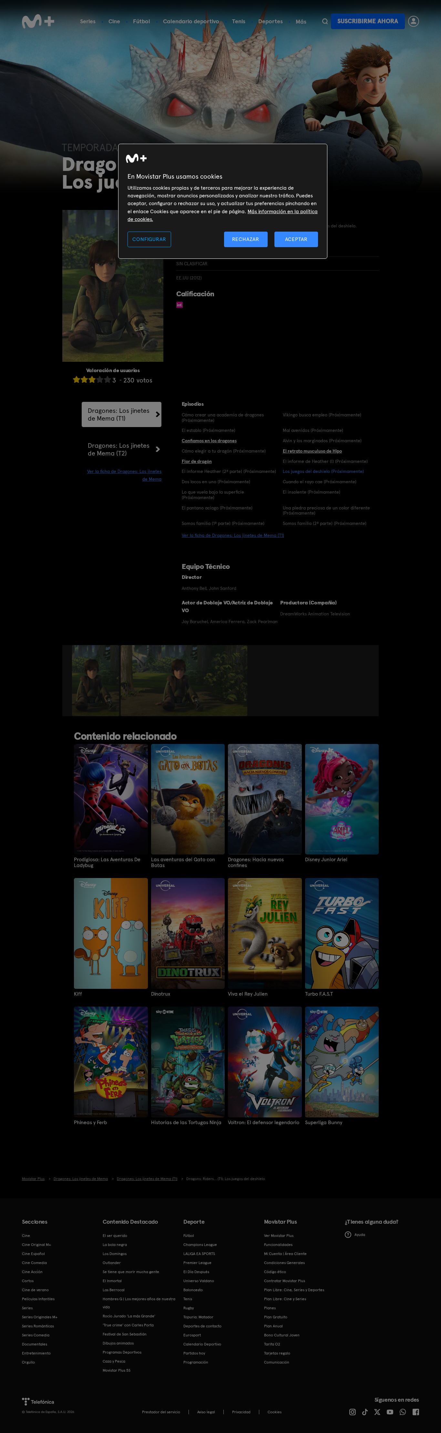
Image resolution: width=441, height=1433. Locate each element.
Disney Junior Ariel (326, 860)
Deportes (270, 21)
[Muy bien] (107, 379)
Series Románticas (38, 1326)
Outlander (112, 1262)
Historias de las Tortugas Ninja (186, 1122)
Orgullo (28, 1362)
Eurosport (192, 1335)
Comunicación (276, 1362)
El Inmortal (112, 1281)
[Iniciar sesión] (413, 21)
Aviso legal (206, 1412)
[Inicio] (38, 21)
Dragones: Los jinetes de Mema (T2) (118, 449)
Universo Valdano (198, 1281)
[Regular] (92, 379)
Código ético (275, 1272)
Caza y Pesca (114, 1361)
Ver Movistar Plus (278, 1235)
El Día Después (196, 1272)
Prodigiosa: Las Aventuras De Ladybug (107, 862)
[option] (96, 680)
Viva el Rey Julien (248, 994)
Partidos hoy (194, 1353)
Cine (114, 21)
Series (88, 21)
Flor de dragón (197, 461)
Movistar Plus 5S (116, 1370)
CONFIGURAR (149, 239)
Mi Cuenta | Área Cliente (285, 1253)
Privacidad (241, 1412)
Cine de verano (35, 1290)
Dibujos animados (118, 1343)
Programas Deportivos (122, 1352)
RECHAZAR (245, 239)
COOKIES (275, 1412)
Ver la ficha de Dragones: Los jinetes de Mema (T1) (233, 535)
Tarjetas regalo (277, 1353)
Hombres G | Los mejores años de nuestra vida (139, 1303)
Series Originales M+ (39, 1317)
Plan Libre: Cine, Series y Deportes (294, 1290)
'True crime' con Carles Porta (128, 1325)
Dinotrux (160, 994)
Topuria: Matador (198, 1317)
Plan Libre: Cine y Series (285, 1299)
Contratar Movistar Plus (284, 1281)
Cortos (28, 1281)
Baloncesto (193, 1290)
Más (301, 21)
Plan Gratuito (275, 1317)
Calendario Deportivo (202, 1344)
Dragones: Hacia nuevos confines (256, 862)
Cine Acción (32, 1272)
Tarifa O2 (272, 1344)
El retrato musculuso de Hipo (312, 451)
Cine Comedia (34, 1262)
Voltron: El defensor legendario (263, 1122)
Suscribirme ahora (367, 21)
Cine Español (33, 1253)
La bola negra (115, 1244)
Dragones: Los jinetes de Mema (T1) (118, 414)
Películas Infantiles (38, 1299)
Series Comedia (35, 1335)
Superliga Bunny (323, 1122)
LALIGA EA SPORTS (199, 1253)
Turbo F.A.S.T (319, 994)
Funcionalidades (278, 1244)
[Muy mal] (76, 379)
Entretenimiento (36, 1353)
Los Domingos (115, 1253)
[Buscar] (325, 21)
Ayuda (359, 1234)
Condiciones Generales (284, 1262)
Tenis (238, 21)
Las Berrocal (114, 1290)
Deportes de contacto (202, 1326)
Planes (270, 1308)
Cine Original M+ (36, 1244)
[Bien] (99, 379)
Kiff (78, 994)
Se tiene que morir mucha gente (131, 1272)
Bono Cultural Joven (282, 1335)
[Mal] (84, 379)
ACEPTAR (296, 239)
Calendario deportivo (191, 21)
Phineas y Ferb (90, 1122)
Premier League (197, 1262)
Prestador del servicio (161, 1412)
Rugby (188, 1308)
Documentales (34, 1344)
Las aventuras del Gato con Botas (183, 862)
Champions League (200, 1244)
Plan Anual (273, 1326)
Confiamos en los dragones (209, 440)
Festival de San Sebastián (125, 1334)
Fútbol (141, 21)
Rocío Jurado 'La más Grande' (129, 1316)
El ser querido (115, 1235)
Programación (195, 1362)
